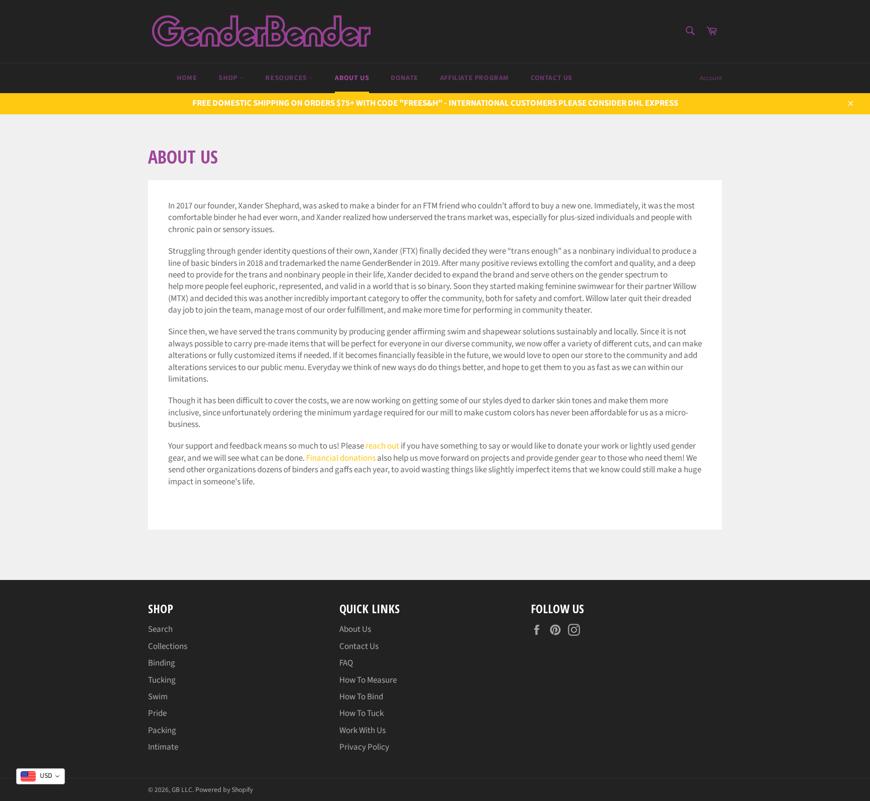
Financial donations (341, 458)
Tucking (162, 680)
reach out (382, 446)
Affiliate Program (474, 78)
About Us (352, 78)
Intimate (163, 747)
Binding (161, 663)
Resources (287, 78)
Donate (404, 78)
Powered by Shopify (224, 789)
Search (160, 629)
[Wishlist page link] (149, 77)
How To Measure (368, 680)
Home (187, 78)
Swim (158, 697)
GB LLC (182, 789)
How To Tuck (361, 713)
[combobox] (40, 776)
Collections (167, 646)
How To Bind (361, 697)
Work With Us (362, 730)
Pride (157, 713)
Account (711, 78)
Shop (229, 78)
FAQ (346, 663)
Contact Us (551, 78)
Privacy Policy (364, 747)
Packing (162, 730)
